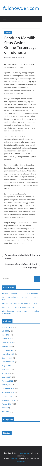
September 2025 (8, 362)
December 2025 (8, 350)
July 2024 (5, 408)
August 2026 (7, 327)
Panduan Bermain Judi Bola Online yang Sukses (22, 257)
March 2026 (6, 339)
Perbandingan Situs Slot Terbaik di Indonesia (19, 303)
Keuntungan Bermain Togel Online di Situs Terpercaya (21, 266)
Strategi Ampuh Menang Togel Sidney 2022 (19, 307)
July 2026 (5, 331)
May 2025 (5, 369)
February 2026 (7, 342)
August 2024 (7, 404)
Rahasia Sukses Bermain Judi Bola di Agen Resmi (21, 293)
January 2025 (7, 385)
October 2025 (7, 358)
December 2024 (8, 388)
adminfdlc (21, 57)
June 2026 (6, 335)
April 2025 (6, 373)
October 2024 (7, 396)
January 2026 (7, 346)
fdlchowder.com (21, 8)
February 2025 (7, 381)
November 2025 (8, 354)
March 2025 (6, 377)
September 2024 (8, 400)
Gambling (8, 32)
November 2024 (8, 392)
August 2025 (7, 365)
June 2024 (6, 412)
